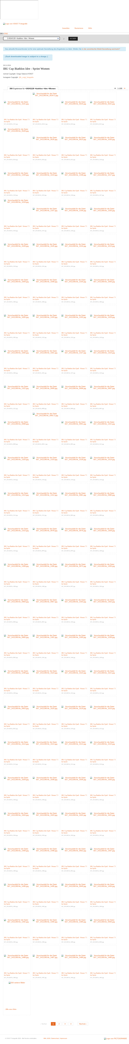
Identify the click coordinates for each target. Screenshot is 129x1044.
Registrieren (79, 28)
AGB (48, 1038)
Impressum (63, 1038)
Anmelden (65, 28)
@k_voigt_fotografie (26, 77)
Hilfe (90, 28)
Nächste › (83, 1024)
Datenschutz (55, 1038)
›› (124, 88)
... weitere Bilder (10, 1009)
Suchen (73, 38)
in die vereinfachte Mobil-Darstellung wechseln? (101, 49)
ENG (6, 34)
